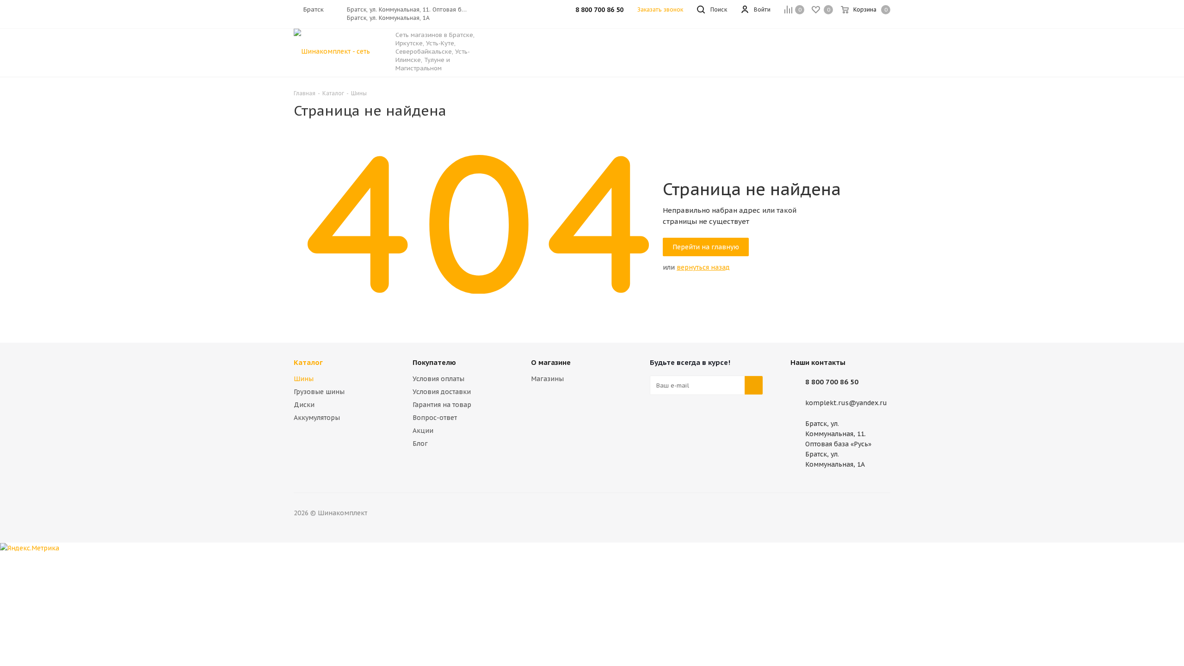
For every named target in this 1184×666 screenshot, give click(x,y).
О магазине (551, 362)
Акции (423, 430)
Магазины (547, 379)
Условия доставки (442, 392)
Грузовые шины (319, 392)
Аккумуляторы (317, 417)
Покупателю (434, 362)
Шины (304, 379)
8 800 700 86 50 (831, 381)
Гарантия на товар (442, 405)
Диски (304, 405)
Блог (420, 443)
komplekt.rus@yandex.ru (846, 403)
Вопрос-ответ (435, 417)
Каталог (308, 362)
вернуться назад (703, 267)
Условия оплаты (438, 379)
